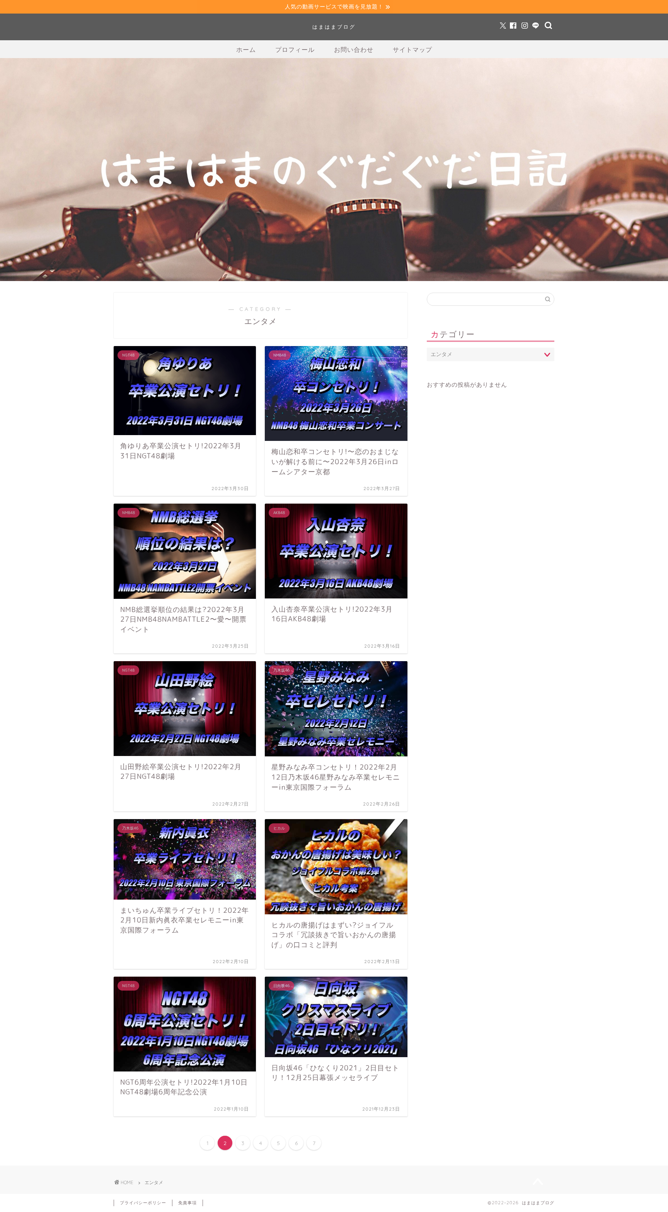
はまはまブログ (334, 27)
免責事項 (187, 1203)
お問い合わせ (353, 49)
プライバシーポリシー (143, 1203)
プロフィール (295, 49)
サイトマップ (412, 49)
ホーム (246, 49)
